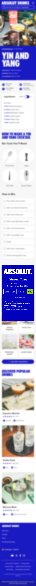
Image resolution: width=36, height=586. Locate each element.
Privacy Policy (14, 305)
